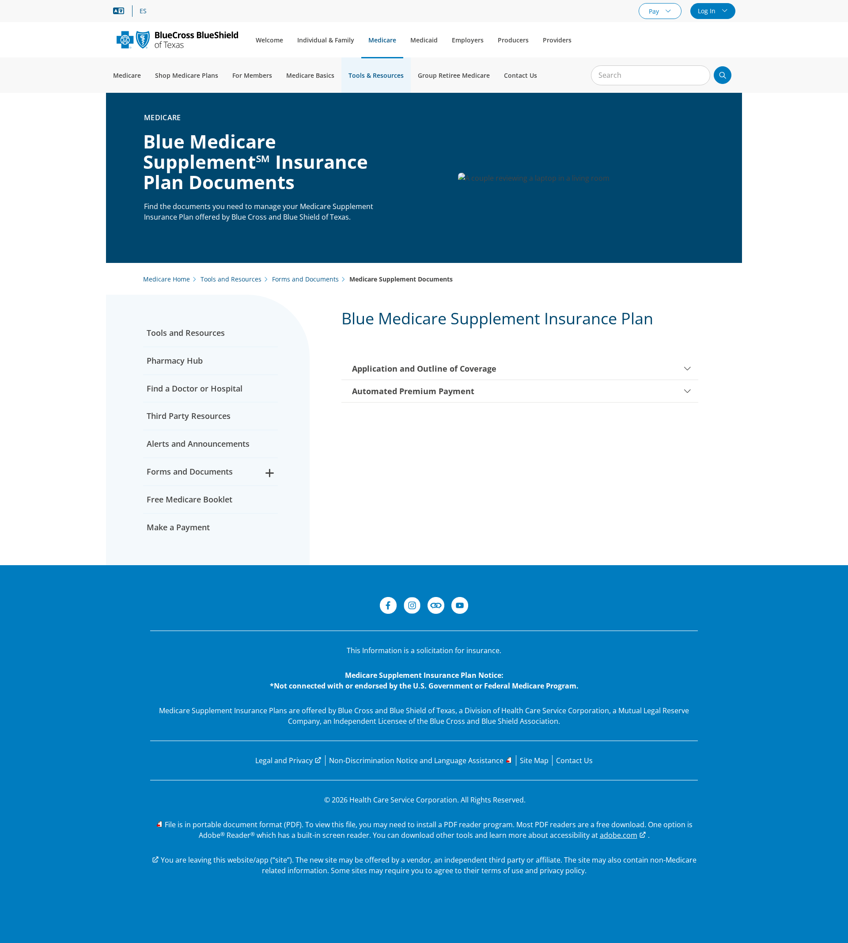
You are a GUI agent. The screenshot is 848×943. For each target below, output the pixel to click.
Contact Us (520, 75)
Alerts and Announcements (198, 443)
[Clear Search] (698, 75)
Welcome (269, 40)
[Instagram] (412, 606)
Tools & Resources (376, 75)
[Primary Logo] (177, 39)
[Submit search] (722, 75)
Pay (655, 11)
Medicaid (424, 40)
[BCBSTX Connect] (436, 606)
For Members (252, 75)
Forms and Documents (190, 471)
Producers (513, 40)
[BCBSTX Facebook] (388, 606)
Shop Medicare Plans (186, 75)
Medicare (382, 40)
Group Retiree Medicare (454, 75)
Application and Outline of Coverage (424, 368)
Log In (707, 11)
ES (143, 11)
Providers (557, 40)
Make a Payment (178, 527)
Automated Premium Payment (413, 391)
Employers (468, 40)
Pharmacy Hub (175, 360)
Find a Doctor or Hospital (194, 388)
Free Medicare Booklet (189, 499)
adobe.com (618, 835)
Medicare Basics (310, 75)
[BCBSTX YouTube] (459, 606)
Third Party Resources (189, 416)
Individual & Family (325, 40)
